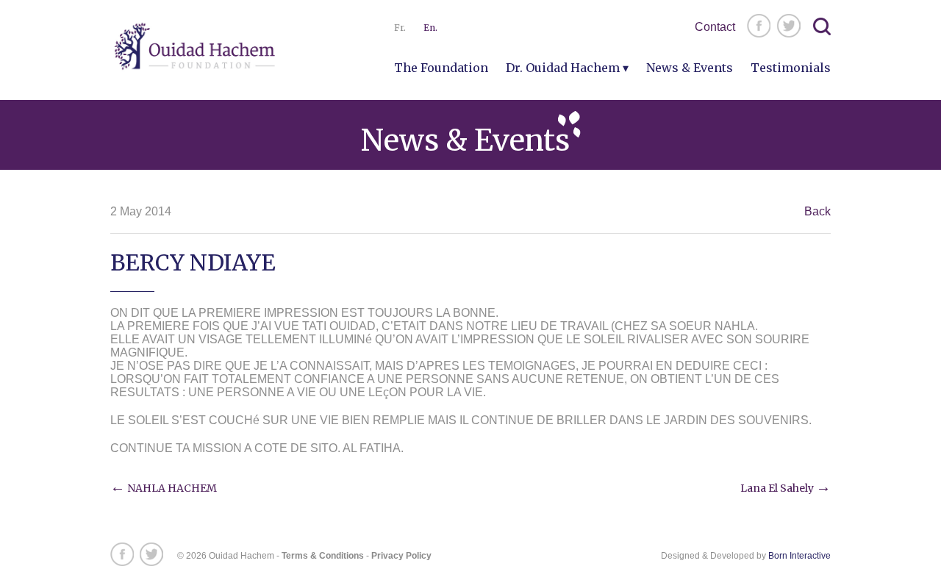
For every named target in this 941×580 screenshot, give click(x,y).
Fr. (400, 27)
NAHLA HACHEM (163, 488)
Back (817, 211)
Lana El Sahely (785, 488)
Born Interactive (799, 556)
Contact (715, 27)
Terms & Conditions (323, 556)
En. (430, 27)
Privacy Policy (401, 556)
